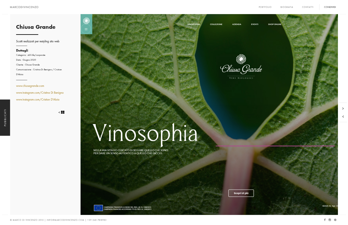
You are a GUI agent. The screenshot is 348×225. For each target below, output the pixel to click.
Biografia (287, 7)
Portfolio (265, 7)
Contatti (308, 7)
